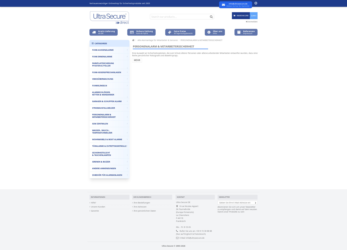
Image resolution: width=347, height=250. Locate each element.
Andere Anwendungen (104, 168)
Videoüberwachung (102, 79)
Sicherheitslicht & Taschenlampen (101, 153)
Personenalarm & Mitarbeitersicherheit (104, 115)
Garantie (95, 211)
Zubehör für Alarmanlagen (107, 175)
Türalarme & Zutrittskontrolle (109, 146)
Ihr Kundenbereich (142, 197)
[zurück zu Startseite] (133, 40)
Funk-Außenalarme (103, 50)
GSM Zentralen (100, 123)
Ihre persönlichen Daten (145, 211)
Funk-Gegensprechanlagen (106, 72)
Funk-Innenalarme (102, 56)
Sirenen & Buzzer (101, 161)
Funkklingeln (99, 85)
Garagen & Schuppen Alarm (107, 101)
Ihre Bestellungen (142, 202)
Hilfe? (93, 202)
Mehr (137, 60)
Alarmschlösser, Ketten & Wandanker (103, 93)
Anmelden (253, 21)
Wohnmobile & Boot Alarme (107, 139)
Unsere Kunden (98, 207)
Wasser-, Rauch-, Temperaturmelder (102, 131)
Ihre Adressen (140, 207)
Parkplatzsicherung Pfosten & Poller (103, 64)
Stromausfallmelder (103, 108)
